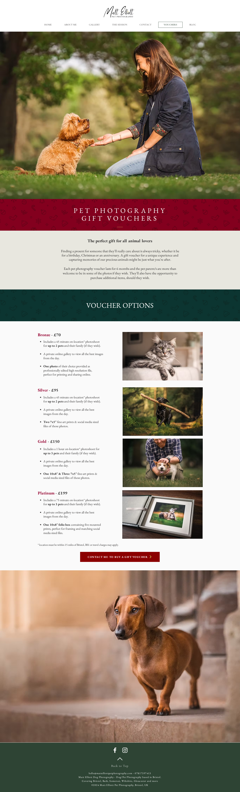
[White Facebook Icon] (114, 750)
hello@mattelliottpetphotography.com (110, 773)
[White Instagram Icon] (124, 750)
